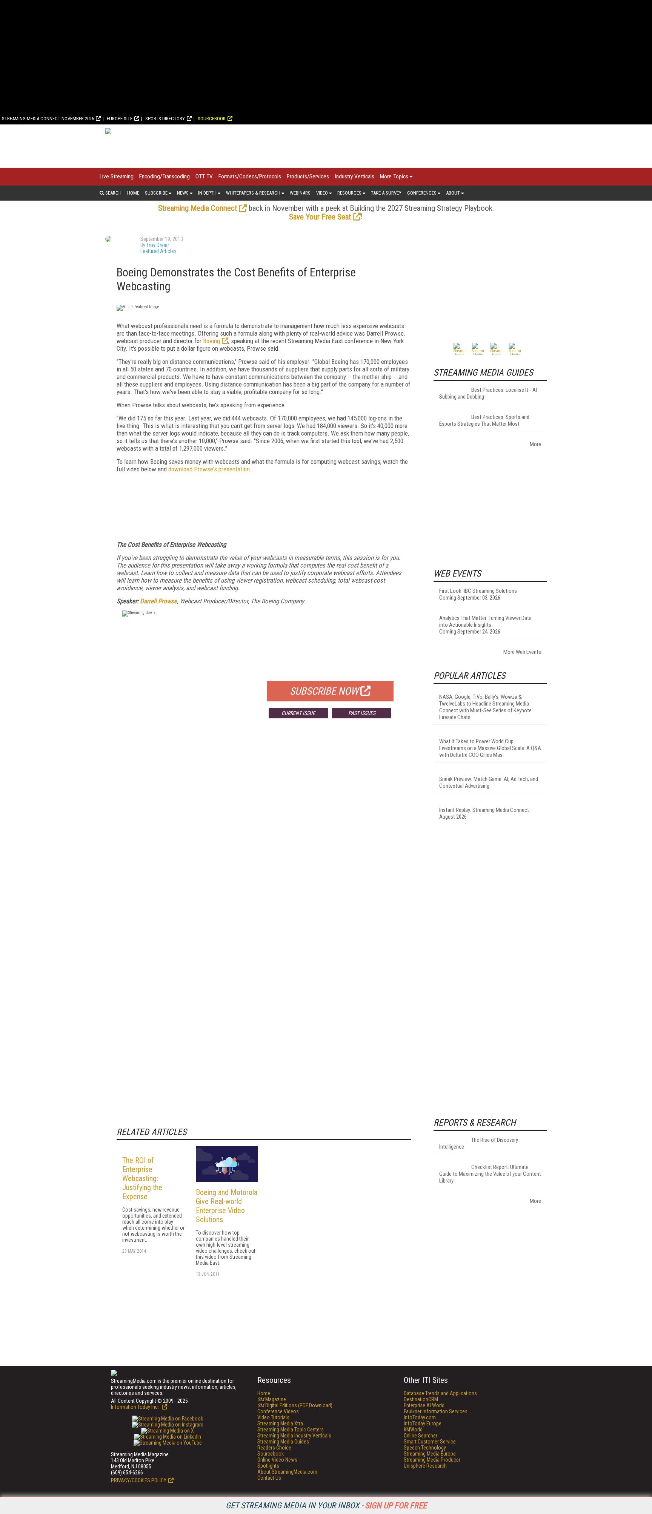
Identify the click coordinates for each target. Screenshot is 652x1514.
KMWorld (413, 1430)
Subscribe (156, 193)
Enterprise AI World (424, 1405)
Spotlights (268, 1466)
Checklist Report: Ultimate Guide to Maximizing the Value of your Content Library (490, 1174)
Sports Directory (165, 118)
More (535, 444)
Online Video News (277, 1460)
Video (322, 193)
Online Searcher (420, 1436)
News (183, 193)
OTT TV (204, 176)
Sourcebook (212, 118)
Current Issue (298, 713)
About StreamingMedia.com (287, 1472)
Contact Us (269, 1478)
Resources (349, 193)
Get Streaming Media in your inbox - (326, 1505)
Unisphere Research (425, 1466)
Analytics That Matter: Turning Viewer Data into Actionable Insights (485, 621)
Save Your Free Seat (320, 216)
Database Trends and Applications (440, 1393)
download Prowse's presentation (209, 469)
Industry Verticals (354, 176)
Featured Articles (158, 251)
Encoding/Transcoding (164, 176)
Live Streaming (117, 176)
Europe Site (119, 118)
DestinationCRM (421, 1399)
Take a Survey (386, 193)
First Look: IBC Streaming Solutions (478, 590)
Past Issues (361, 713)
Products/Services (308, 176)
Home (133, 193)
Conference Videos (278, 1411)
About (453, 193)
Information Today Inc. (135, 1407)
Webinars (300, 193)
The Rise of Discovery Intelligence (478, 1143)
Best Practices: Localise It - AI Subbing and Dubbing (488, 393)
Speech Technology (425, 1448)
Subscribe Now (324, 691)
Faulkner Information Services (435, 1411)
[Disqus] (264, 835)
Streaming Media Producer (432, 1460)
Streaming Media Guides (283, 1442)
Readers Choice (274, 1448)
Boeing (211, 341)
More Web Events (522, 652)
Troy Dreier (157, 245)
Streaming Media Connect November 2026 (48, 118)
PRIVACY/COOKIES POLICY (138, 1480)
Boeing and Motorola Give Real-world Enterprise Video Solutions (226, 1206)
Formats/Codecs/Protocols (249, 176)
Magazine (271, 1399)
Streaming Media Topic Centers (290, 1430)
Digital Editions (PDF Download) (294, 1405)
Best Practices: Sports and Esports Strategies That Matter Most (484, 420)
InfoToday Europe (422, 1423)
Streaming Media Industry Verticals (294, 1436)
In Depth (207, 193)
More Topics (394, 176)
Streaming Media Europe (430, 1454)
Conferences (422, 193)
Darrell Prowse (158, 601)
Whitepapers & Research (253, 193)
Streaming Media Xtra (280, 1423)
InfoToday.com (420, 1417)
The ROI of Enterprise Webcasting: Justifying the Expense (142, 1178)
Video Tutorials (273, 1417)
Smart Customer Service (430, 1442)
